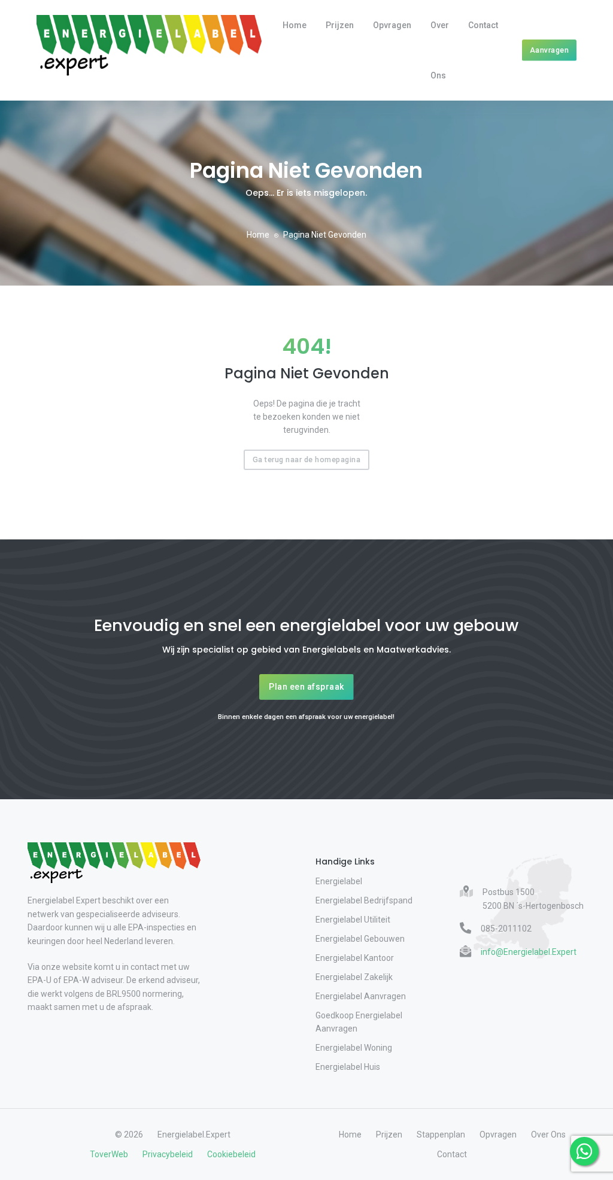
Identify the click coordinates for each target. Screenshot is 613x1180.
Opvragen (392, 25)
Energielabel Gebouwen (360, 939)
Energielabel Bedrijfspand (363, 900)
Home (294, 25)
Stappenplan (441, 1134)
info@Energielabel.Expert (528, 952)
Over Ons (439, 50)
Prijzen (340, 25)
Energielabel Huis (347, 1067)
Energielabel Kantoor (354, 958)
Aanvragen (549, 49)
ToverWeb (109, 1154)
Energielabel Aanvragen (360, 996)
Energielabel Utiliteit (352, 919)
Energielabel (338, 881)
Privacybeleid (167, 1154)
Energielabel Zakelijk (354, 977)
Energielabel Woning (353, 1047)
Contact (483, 25)
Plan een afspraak (306, 686)
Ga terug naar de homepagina (307, 459)
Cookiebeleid (231, 1154)
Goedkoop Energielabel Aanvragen (358, 1022)
